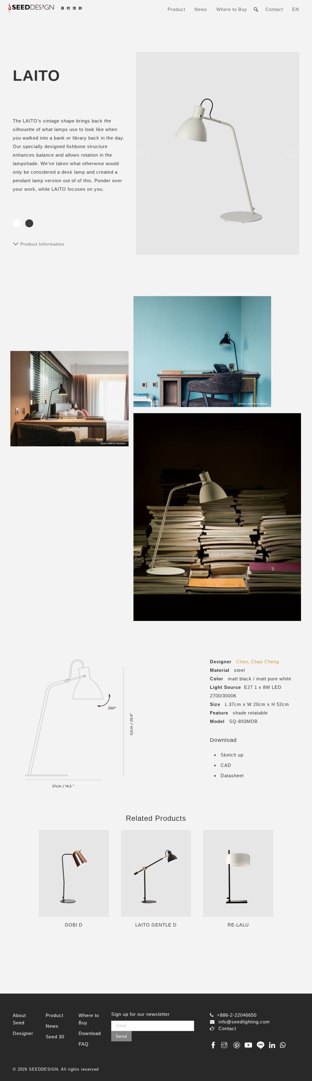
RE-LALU (238, 924)
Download (90, 1033)
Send (121, 1036)
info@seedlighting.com (244, 1021)
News (200, 9)
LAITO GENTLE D (156, 924)
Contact (274, 9)
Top (297, 1066)
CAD (226, 765)
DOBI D (74, 924)
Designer (23, 1033)
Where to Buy (231, 9)
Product (176, 9)
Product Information (42, 244)
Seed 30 (55, 1036)
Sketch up (232, 754)
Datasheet (232, 775)
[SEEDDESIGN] (57, 9)
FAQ (84, 1044)
